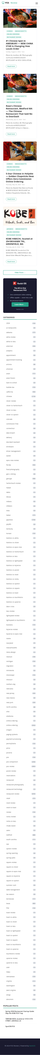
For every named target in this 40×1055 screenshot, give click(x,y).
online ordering (20, 721)
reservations (20, 775)
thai (20, 908)
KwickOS (32, 1046)
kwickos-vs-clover (20, 542)
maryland (20, 643)
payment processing (20, 739)
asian (20, 373)
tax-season (20, 894)
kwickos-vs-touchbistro (20, 597)
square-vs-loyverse (20, 876)
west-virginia (20, 990)
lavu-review (20, 611)
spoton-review (20, 849)
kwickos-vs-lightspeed (20, 561)
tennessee (20, 899)
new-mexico (20, 698)
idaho (20, 492)
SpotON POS (10, 1026)
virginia (20, 981)
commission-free (20, 424)
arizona (20, 364)
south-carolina (20, 839)
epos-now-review (20, 460)
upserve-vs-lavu (20, 963)
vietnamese (20, 976)
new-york (20, 702)
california (20, 392)
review (20, 812)
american (20, 346)
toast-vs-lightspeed (20, 931)
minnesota (20, 670)
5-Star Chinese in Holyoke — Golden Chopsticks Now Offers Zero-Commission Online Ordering (20, 177)
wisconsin (20, 999)
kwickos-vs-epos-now (20, 547)
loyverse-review (20, 629)
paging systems (20, 734)
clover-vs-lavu (20, 410)
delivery (20, 437)
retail (20, 798)
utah (20, 967)
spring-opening (20, 853)
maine (20, 638)
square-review (20, 862)
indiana (20, 501)
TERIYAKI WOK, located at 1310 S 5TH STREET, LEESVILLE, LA (19, 1020)
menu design (20, 652)
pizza (20, 748)
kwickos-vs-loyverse (20, 565)
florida (20, 465)
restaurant (20, 780)
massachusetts (20, 31)
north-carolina (20, 707)
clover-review (20, 401)
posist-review (20, 771)
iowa (20, 510)
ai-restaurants (20, 328)
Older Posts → (20, 272)
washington (20, 986)
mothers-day (20, 684)
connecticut (20, 428)
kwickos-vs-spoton (20, 584)
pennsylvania (20, 743)
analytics (20, 351)
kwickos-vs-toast (20, 593)
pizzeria (20, 753)
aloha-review (20, 337)
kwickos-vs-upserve (20, 602)
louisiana (20, 625)
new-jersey (20, 693)
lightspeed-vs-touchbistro (20, 620)
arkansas (20, 369)
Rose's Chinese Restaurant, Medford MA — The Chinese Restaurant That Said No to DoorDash (19, 111)
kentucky (20, 529)
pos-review (20, 766)
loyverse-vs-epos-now (20, 634)
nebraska (20, 689)
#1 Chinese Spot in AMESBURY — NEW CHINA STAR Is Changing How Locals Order (19, 44)
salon (20, 830)
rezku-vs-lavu (20, 821)
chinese (10, 31)
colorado (20, 419)
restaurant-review (14, 37)
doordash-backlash (20, 442)
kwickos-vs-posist (20, 570)
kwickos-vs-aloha (20, 538)
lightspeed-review (20, 616)
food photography (20, 469)
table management (20, 890)
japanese (10, 229)
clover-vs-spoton (20, 415)
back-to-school (20, 383)
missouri (20, 680)
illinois (20, 497)
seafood (20, 835)
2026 (20, 323)
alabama (20, 332)
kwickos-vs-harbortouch (20, 552)
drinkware (20, 447)
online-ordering (13, 34)
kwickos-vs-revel (20, 574)
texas (20, 903)
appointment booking (20, 360)
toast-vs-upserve (20, 949)
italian (20, 515)
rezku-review (20, 817)
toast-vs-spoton (20, 935)
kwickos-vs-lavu (20, 556)
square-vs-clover (20, 867)
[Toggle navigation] (36, 3)
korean (20, 533)
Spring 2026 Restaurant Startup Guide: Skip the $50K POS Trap (19, 1012)
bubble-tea (20, 387)
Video (20, 972)
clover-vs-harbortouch (20, 405)
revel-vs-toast (20, 807)
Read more (11, 66)
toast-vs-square (20, 940)
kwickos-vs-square (20, 588)
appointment (20, 355)
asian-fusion (20, 378)
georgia (20, 479)
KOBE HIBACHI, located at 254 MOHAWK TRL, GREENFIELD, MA (19, 241)
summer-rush (20, 885)
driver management (20, 451)
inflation (20, 506)
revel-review (20, 803)
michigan (20, 661)
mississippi (20, 675)
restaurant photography (20, 785)
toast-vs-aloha (20, 917)
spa (20, 844)
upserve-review (20, 958)
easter (20, 456)
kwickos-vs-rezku (20, 579)
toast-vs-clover (20, 922)
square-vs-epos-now (20, 871)
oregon (20, 730)
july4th (20, 524)
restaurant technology (20, 789)
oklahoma (20, 716)
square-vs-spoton (20, 881)
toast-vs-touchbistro (20, 944)
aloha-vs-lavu (20, 341)
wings (20, 995)
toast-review (20, 912)
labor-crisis (20, 606)
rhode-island (20, 826)
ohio (20, 711)
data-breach (20, 433)
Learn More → (20, 304)
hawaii (20, 488)
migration (20, 666)
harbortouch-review (20, 483)
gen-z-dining (20, 474)
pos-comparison (20, 762)
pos (20, 757)
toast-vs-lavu (20, 926)
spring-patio (20, 858)
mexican (20, 657)
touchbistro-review (20, 954)
